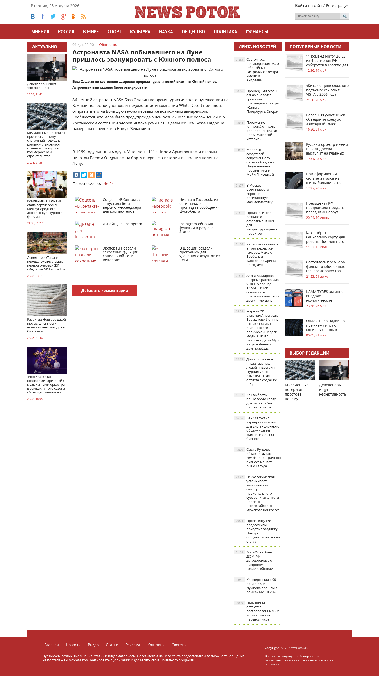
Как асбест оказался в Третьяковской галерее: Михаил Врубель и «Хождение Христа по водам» (257, 254)
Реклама (133, 644)
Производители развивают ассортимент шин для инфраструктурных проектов (256, 223)
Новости (73, 644)
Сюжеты (179, 644)
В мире (91, 32)
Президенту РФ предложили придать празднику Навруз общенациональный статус (258, 531)
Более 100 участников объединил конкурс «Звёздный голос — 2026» (325, 119)
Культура (140, 32)
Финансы (257, 32)
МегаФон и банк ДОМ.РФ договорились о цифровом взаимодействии (254, 560)
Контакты (155, 644)
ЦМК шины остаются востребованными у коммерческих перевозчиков (257, 611)
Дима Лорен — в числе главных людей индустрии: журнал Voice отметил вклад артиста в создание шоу (256, 371)
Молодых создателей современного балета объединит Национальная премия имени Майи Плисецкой (256, 162)
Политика (225, 32)
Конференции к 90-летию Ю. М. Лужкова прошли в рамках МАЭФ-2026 (256, 585)
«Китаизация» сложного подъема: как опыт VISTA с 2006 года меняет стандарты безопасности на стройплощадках (327, 89)
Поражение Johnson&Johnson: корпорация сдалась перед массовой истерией (257, 130)
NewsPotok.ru (298, 648)
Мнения (40, 32)
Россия (66, 32)
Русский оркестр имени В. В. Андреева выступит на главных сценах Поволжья (327, 148)
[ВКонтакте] (76, 175)
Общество (193, 32)
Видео (93, 644)
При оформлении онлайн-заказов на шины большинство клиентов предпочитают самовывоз (323, 178)
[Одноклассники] (91, 175)
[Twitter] (84, 175)
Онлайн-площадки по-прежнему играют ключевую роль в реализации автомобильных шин (326, 325)
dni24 (109, 183)
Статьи (112, 644)
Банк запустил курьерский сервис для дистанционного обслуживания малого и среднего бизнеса (257, 428)
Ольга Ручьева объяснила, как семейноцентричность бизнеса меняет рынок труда (259, 457)
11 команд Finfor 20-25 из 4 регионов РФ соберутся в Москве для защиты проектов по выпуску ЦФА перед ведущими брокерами (327, 60)
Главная (51, 644)
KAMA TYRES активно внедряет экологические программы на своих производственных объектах (324, 295)
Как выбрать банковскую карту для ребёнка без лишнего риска (256, 400)
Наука (166, 32)
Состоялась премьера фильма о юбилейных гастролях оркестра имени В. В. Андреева (257, 69)
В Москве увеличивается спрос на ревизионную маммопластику (254, 193)
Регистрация (337, 5)
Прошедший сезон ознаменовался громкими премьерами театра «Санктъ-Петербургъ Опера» (257, 101)
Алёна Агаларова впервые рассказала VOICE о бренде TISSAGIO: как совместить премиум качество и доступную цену (257, 288)
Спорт (114, 32)
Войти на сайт (308, 5)
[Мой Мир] (99, 175)
